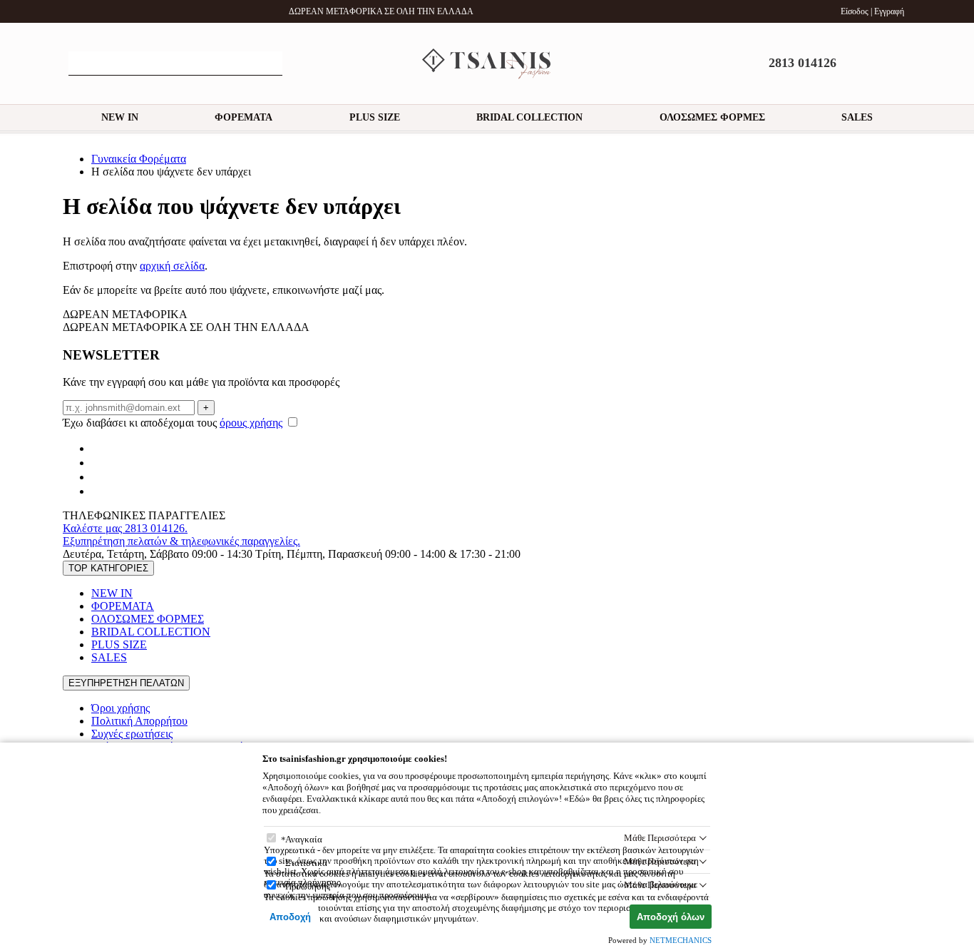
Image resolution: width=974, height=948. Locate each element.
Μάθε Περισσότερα (660, 837)
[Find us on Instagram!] (97, 477)
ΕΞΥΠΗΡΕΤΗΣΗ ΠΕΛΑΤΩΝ (126, 683)
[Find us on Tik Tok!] (97, 491)
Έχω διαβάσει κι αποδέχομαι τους (172, 423)
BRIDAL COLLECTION (529, 117)
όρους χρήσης (251, 423)
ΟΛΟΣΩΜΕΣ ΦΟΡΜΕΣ (712, 117)
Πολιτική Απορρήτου (139, 721)
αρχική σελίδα (172, 266)
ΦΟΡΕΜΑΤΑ (243, 117)
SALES (857, 117)
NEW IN (119, 117)
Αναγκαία (303, 839)
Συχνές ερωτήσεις (132, 734)
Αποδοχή (290, 917)
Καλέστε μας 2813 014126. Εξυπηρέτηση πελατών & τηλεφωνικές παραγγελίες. (181, 534)
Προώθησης (307, 886)
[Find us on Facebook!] (97, 448)
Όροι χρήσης (120, 708)
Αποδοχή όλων (670, 917)
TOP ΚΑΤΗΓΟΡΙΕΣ (108, 568)
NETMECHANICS (681, 940)
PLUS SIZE (374, 117)
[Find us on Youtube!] (97, 463)
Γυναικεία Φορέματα (138, 159)
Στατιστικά (306, 862)
